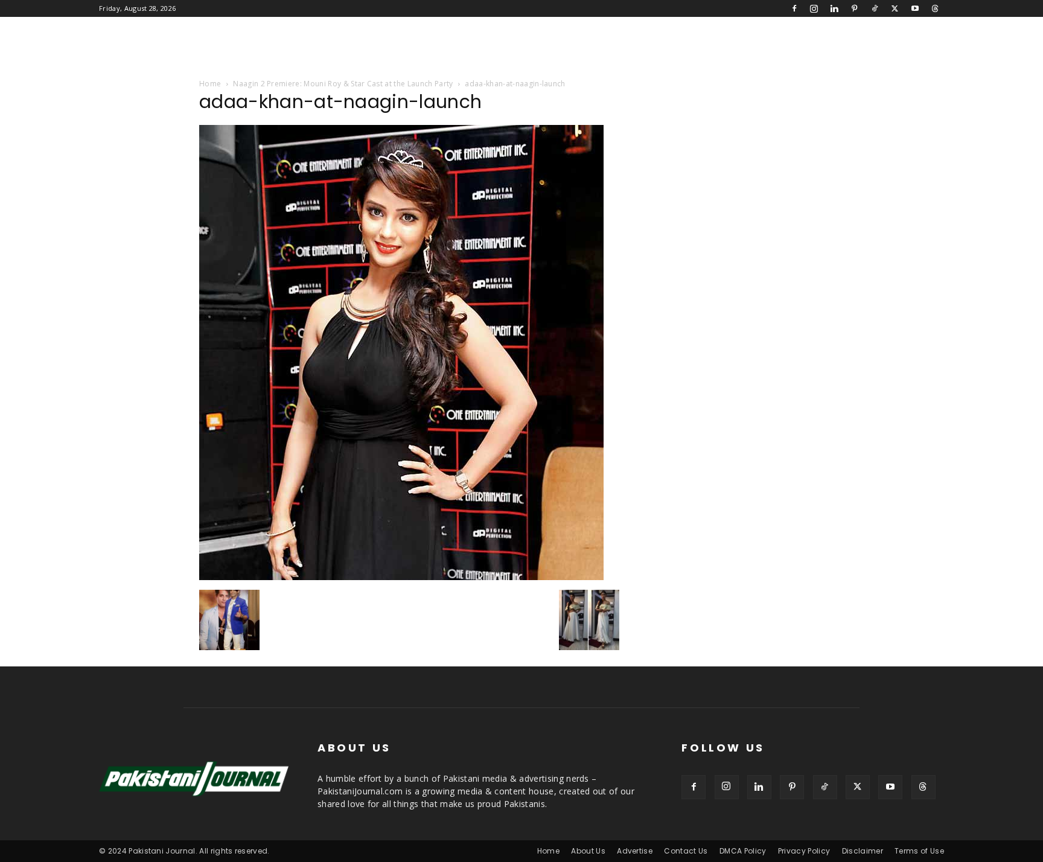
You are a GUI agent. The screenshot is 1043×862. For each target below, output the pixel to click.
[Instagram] (814, 8)
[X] (894, 8)
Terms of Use (919, 851)
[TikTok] (875, 8)
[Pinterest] (855, 8)
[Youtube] (915, 8)
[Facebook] (794, 8)
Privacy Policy (804, 851)
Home (210, 83)
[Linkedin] (834, 8)
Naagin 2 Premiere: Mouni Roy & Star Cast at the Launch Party (343, 83)
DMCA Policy (743, 851)
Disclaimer (862, 851)
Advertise (634, 851)
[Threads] (935, 8)
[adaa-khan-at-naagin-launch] (401, 577)
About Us (588, 851)
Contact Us (685, 851)
